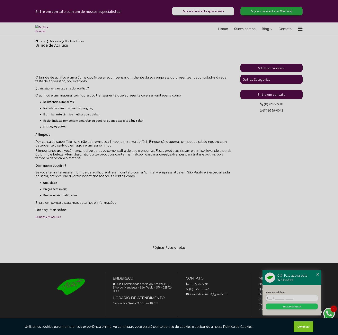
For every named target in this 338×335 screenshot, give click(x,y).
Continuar (303, 326)
